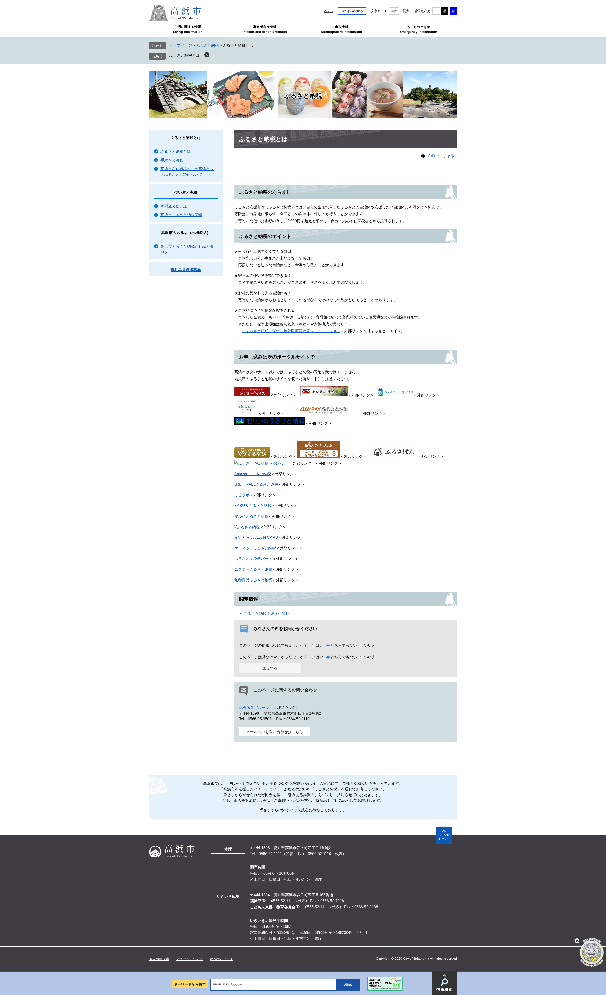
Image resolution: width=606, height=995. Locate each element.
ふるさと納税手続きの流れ (266, 614)
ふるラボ (242, 495)
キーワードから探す (190, 984)
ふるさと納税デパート (253, 559)
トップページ (180, 45)
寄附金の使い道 (173, 206)
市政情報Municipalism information (341, 29)
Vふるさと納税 (247, 527)
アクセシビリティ (189, 959)
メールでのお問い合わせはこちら (274, 732)
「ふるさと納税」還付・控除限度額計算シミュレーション (291, 331)
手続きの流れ (171, 160)
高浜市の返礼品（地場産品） (185, 233)
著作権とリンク (221, 959)
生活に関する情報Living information (188, 29)
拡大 (406, 11)
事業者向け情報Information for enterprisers (264, 29)
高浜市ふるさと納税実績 (181, 215)
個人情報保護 (159, 959)
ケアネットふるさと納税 (255, 548)
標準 (394, 11)
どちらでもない (343, 645)
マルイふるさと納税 (251, 516)
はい (319, 645)
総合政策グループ (254, 708)
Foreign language (352, 11)
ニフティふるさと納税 (253, 569)
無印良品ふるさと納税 (253, 580)
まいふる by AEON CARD (256, 537)
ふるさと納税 (207, 45)
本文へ (328, 11)
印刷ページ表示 (441, 156)
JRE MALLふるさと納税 (256, 484)
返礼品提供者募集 (186, 270)
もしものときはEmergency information (418, 29)
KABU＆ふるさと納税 (253, 506)
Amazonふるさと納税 (252, 474)
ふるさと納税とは (184, 55)
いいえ (369, 645)
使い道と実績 (185, 192)
